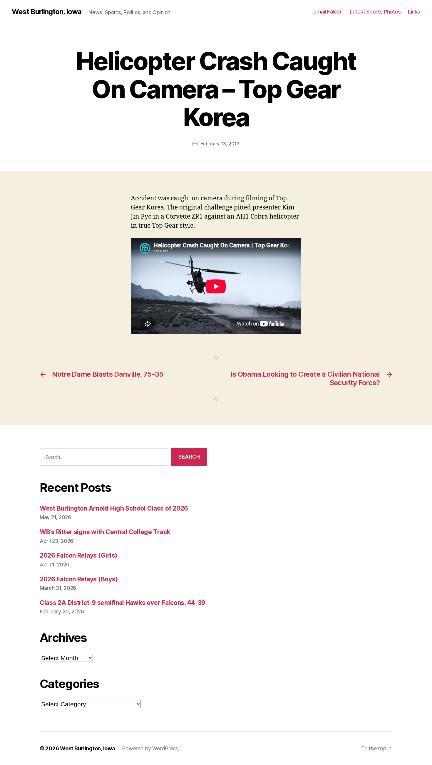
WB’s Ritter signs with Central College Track (105, 532)
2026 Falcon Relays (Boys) (79, 579)
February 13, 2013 (219, 144)
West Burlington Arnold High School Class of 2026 (114, 508)
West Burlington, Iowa (46, 11)
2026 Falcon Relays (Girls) (78, 555)
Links (414, 12)
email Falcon (327, 12)
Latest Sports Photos (375, 12)
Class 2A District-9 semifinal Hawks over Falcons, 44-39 (122, 602)
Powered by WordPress (150, 748)
